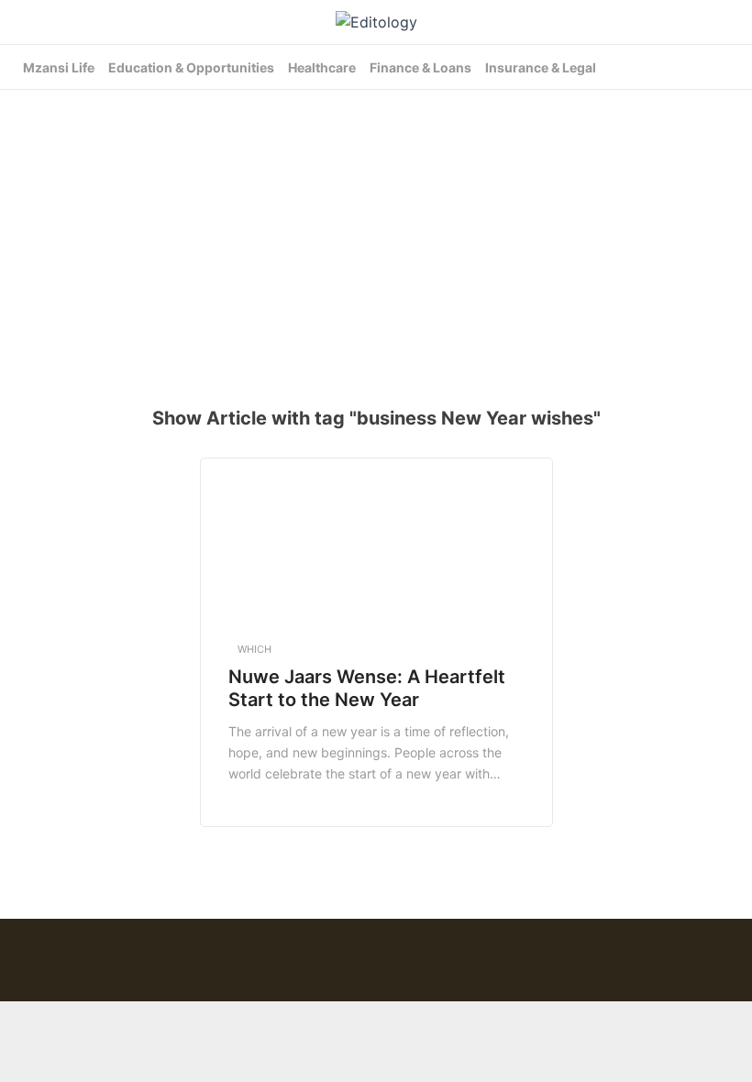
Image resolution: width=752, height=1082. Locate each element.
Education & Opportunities (191, 67)
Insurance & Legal (540, 67)
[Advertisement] (383, 236)
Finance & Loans (420, 67)
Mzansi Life (58, 67)
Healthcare (322, 67)
